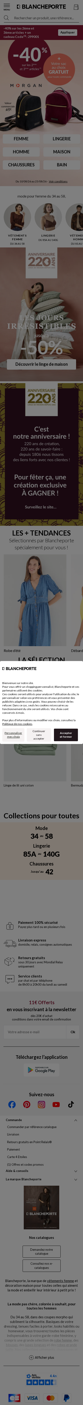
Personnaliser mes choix (13, 734)
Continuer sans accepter (39, 734)
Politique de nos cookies (17, 724)
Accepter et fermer (66, 734)
